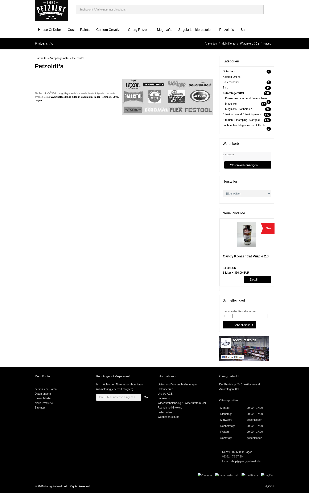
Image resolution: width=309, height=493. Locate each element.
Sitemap (40, 407)
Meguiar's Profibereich (238, 109)
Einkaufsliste (42, 398)
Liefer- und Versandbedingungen (177, 384)
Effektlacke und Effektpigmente (242, 114)
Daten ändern (43, 393)
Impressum (164, 398)
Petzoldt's (226, 30)
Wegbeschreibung (168, 416)
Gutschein (229, 71)
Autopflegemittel (59, 58)
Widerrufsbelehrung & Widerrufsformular (182, 403)
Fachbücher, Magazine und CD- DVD (245, 125)
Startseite (40, 58)
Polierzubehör (231, 82)
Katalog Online (231, 76)
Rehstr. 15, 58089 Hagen (236, 451)
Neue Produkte (44, 403)
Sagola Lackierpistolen (195, 30)
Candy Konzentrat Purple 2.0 (246, 256)
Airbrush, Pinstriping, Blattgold (241, 119)
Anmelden (211, 43)
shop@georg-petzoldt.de (245, 461)
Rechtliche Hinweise (170, 407)
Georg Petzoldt (139, 30)
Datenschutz (165, 389)
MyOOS (269, 486)
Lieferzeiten (165, 412)
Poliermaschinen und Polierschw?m (246, 98)
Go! (146, 397)
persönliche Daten (46, 389)
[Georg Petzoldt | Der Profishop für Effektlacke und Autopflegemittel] (51, 10)
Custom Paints (79, 30)
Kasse (267, 43)
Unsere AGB (165, 393)
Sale (243, 30)
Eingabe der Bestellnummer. (240, 311)
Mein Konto (228, 43)
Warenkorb (246, 43)
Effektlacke (248, 384)
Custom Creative (108, 30)
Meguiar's (164, 30)
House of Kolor (49, 30)
